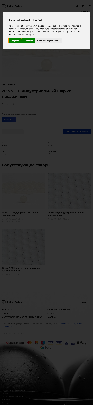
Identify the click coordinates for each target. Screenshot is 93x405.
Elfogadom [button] (15, 41)
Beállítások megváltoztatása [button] (49, 41)
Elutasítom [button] (28, 41)
